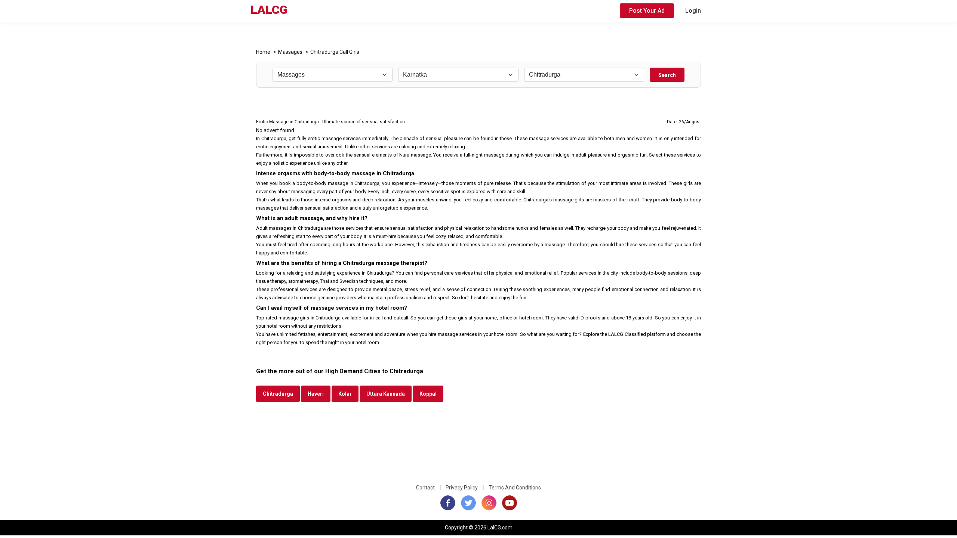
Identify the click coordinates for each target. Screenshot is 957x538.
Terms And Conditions (515, 488)
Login (693, 10)
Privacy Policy (462, 488)
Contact (425, 488)
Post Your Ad (647, 10)
